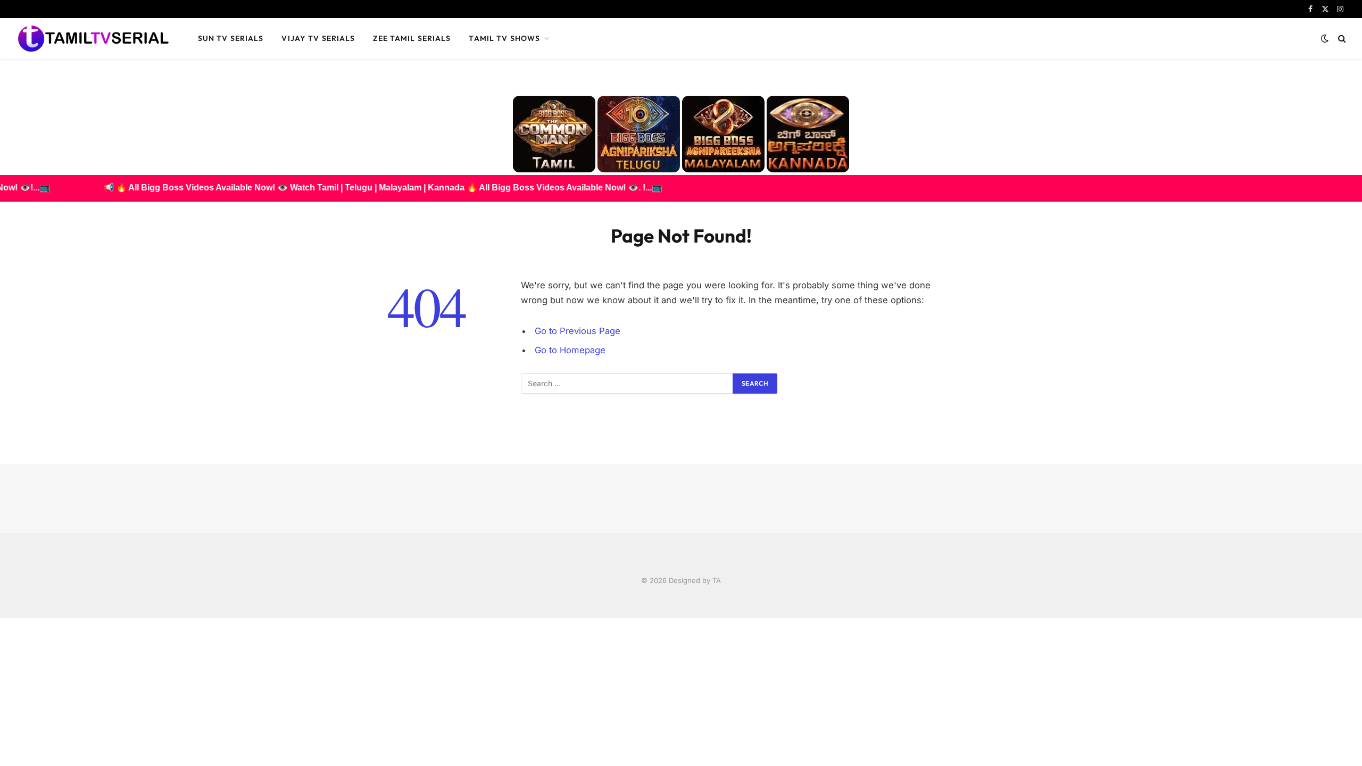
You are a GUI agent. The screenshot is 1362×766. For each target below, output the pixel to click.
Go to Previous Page (577, 331)
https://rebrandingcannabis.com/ (6, 618)
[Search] (1341, 39)
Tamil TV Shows (504, 38)
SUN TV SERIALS (231, 38)
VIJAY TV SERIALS (318, 38)
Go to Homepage (570, 350)
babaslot (1, 618)
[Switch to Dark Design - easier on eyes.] (1324, 38)
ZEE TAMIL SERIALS (412, 38)
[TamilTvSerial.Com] (93, 38)
